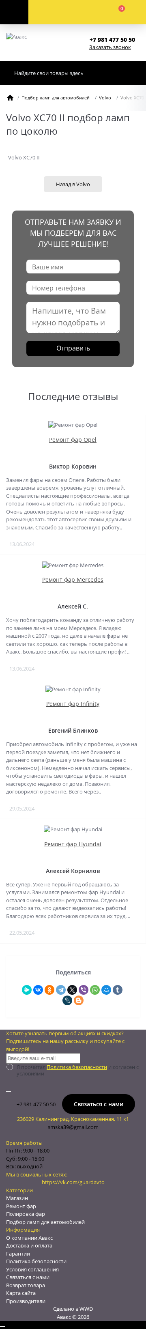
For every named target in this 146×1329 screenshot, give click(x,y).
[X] (72, 990)
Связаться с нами (98, 1104)
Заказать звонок (110, 47)
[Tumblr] (117, 990)
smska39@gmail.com (73, 1127)
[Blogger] (79, 1000)
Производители (25, 1301)
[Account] (57, 12)
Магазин (17, 1198)
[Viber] (83, 990)
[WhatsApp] (95, 990)
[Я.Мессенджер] (27, 990)
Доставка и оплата (29, 1245)
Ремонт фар (21, 1206)
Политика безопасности (77, 1067)
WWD (86, 1308)
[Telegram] (61, 990)
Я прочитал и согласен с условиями (78, 1070)
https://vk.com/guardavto (73, 1182)
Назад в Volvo (73, 184)
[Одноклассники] (49, 990)
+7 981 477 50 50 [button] (36, 1104)
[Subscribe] (8, 1091)
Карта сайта (21, 1293)
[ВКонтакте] (38, 990)
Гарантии (18, 1253)
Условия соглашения (32, 1269)
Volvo (105, 98)
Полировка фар (25, 1213)
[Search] (132, 73)
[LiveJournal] (67, 1000)
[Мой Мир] (106, 990)
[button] (114, 39)
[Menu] (14, 12)
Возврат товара (25, 1285)
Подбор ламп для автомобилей (55, 98)
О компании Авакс (29, 1237)
